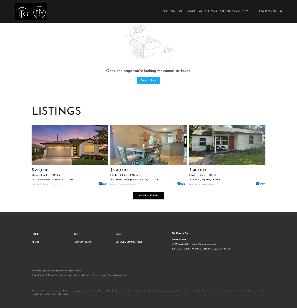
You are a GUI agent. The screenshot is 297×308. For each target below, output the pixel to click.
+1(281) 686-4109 (180, 244)
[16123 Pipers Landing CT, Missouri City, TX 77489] (148, 145)
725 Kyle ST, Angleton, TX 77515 (204, 180)
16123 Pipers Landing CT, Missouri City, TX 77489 (134, 180)
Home (164, 11)
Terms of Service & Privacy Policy (46, 275)
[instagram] (180, 256)
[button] (31, 11)
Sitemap (111, 275)
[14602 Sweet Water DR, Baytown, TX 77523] (70, 145)
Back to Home (148, 80)
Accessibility (121, 275)
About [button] (191, 11)
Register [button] (264, 11)
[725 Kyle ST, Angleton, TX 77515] (227, 145)
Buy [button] (173, 11)
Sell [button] (181, 11)
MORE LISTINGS (148, 195)
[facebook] (174, 256)
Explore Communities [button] (234, 11)
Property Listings (99, 275)
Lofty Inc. (46, 271)
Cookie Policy (66, 275)
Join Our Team (207, 11)
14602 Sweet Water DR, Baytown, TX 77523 (52, 180)
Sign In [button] (277, 11)
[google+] (186, 256)
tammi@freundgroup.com (204, 244)
